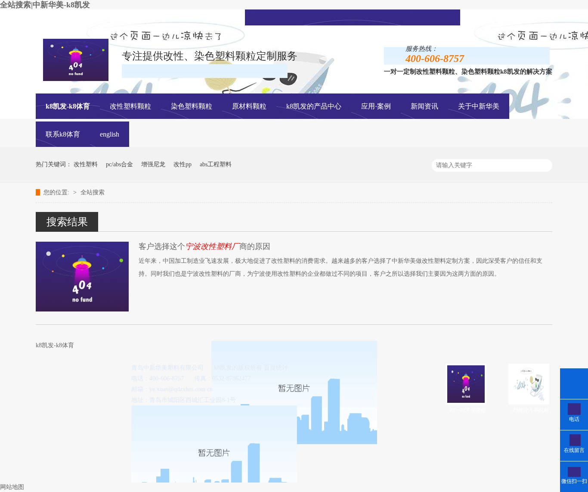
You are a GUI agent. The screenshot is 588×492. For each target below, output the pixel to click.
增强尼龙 (153, 164)
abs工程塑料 (216, 164)
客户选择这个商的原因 (204, 246)
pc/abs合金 (119, 164)
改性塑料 (86, 164)
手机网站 (364, 16)
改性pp (182, 164)
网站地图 (12, 487)
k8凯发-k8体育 (68, 106)
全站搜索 (92, 192)
